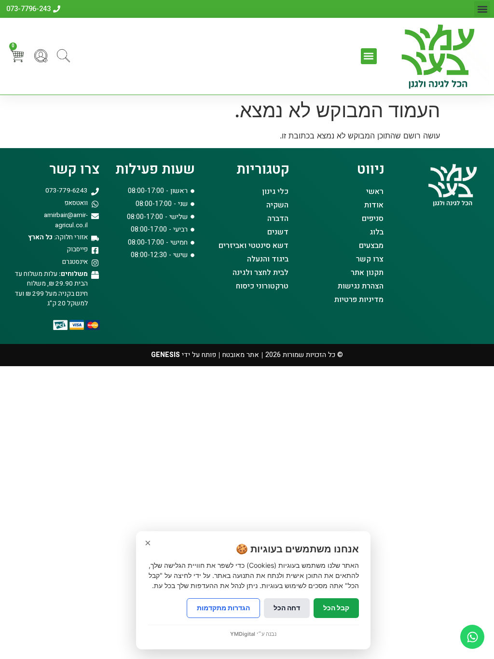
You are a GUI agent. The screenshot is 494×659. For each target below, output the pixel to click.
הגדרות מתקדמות (223, 608)
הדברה (277, 218)
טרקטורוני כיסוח (262, 286)
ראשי (375, 191)
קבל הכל (336, 608)
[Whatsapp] (472, 637)
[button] (482, 9)
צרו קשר (370, 259)
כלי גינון (275, 191)
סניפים (373, 218)
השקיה (277, 205)
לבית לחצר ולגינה (260, 272)
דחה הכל (287, 608)
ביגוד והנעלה (267, 259)
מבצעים (371, 245)
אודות (374, 205)
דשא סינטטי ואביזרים (253, 245)
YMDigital (242, 634)
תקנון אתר (367, 272)
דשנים (277, 232)
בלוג (377, 232)
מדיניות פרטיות (359, 299)
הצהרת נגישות (361, 286)
